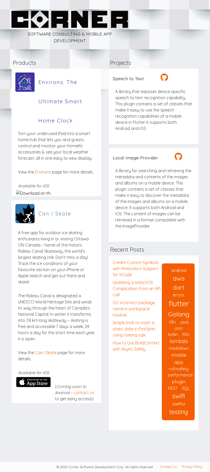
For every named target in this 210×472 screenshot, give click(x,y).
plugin (178, 381)
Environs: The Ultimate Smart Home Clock (60, 85)
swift (178, 396)
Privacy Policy (192, 467)
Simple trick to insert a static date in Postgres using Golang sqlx (134, 328)
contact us (84, 392)
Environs (43, 172)
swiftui (179, 403)
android (178, 270)
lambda (179, 341)
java (184, 322)
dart (178, 287)
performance (180, 374)
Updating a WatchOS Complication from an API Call (137, 288)
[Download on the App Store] (33, 193)
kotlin (173, 334)
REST (172, 388)
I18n (172, 322)
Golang (179, 314)
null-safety (178, 368)
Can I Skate (54, 213)
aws (179, 278)
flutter (179, 303)
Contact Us (168, 467)
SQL (186, 388)
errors (178, 294)
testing (178, 412)
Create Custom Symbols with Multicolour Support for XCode (136, 268)
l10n (186, 334)
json (179, 328)
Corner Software (23, 3)
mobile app (178, 358)
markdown (179, 348)
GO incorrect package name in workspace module (134, 308)
